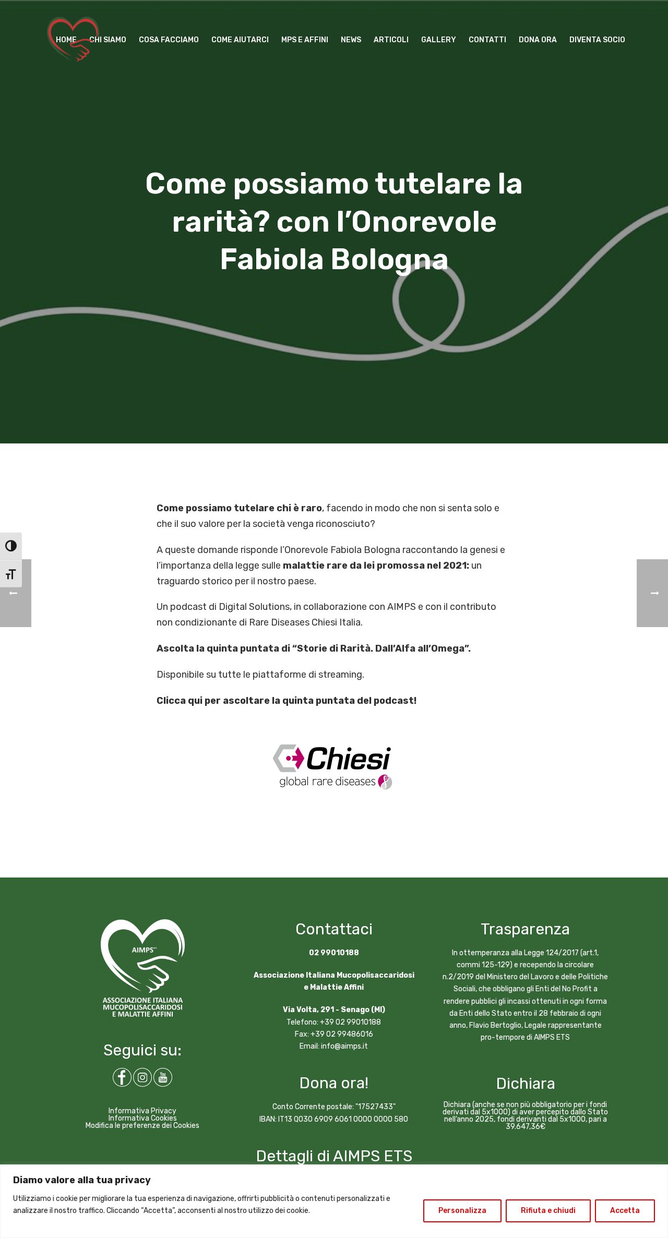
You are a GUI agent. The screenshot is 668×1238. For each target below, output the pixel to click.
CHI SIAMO (107, 39)
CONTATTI (487, 39)
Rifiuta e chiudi (548, 1210)
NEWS (351, 39)
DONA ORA (538, 39)
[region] (334, 1201)
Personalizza (462, 1210)
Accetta (625, 1210)
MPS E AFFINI (304, 39)
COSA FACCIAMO (169, 39)
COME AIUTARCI (240, 39)
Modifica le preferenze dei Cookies (142, 1125)
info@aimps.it (344, 1046)
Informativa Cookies (143, 1118)
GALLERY (438, 39)
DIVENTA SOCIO (597, 39)
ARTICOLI (391, 39)
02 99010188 (334, 952)
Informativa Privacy (142, 1111)
